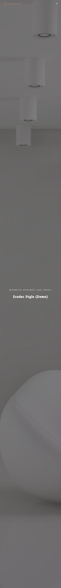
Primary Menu (57, 4)
